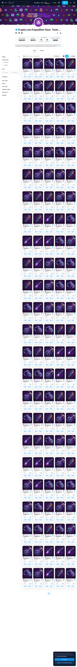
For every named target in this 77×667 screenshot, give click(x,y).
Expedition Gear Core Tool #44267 (37, 514)
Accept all (64, 659)
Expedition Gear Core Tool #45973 (26, 580)
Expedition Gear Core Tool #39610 (59, 314)
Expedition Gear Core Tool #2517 (59, 115)
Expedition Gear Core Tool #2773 (37, 137)
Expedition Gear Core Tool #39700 (26, 337)
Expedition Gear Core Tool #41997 (37, 425)
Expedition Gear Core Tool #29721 (48, 159)
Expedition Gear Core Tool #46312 (59, 580)
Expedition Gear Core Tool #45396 (48, 558)
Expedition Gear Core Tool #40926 (59, 359)
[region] (64, 659)
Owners (33, 38)
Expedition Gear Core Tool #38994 (59, 292)
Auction (41, 41)
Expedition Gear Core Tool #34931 (59, 204)
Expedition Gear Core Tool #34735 (37, 204)
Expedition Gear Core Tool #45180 (37, 536)
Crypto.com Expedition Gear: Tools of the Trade (27, 69)
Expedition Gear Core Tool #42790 (26, 470)
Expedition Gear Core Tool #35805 (37, 226)
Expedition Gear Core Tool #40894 (48, 359)
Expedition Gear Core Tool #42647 (59, 447)
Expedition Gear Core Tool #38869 (48, 292)
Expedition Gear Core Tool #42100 (59, 425)
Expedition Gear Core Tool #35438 (70, 204)
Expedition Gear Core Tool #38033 (59, 270)
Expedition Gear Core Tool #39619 (70, 314)
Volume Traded (55, 38)
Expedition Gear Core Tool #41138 (48, 381)
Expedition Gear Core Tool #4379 (59, 492)
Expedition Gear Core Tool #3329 (70, 181)
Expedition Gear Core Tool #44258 (26, 514)
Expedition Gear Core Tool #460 (48, 580)
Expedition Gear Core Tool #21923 (70, 93)
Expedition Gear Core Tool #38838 (37, 292)
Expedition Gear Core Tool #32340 (48, 181)
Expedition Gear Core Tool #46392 (70, 580)
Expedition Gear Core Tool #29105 (70, 137)
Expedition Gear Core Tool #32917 (59, 181)
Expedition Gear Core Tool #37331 (37, 270)
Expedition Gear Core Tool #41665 (37, 403)
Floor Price (44, 37)
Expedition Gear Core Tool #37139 (70, 248)
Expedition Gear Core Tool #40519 (37, 359)
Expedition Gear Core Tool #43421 (70, 470)
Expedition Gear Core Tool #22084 (26, 115)
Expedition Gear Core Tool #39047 (70, 292)
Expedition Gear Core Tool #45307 (26, 558)
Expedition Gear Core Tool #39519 (48, 314)
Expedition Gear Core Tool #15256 (48, 71)
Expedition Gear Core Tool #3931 (37, 314)
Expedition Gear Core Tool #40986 (37, 381)
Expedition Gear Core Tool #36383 (48, 248)
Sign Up (64, 3)
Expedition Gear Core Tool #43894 (70, 492)
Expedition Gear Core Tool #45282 (70, 536)
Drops (42, 2)
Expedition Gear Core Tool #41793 (59, 403)
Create (54, 2)
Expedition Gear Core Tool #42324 (26, 447)
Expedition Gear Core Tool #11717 (26, 71)
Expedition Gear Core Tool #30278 (70, 159)
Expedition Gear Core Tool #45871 (70, 558)
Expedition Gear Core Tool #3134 (26, 181)
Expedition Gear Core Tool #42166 (70, 425)
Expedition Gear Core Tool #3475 (48, 204)
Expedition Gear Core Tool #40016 (70, 337)
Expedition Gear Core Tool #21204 (59, 93)
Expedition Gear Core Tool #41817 (70, 403)
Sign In (59, 3)
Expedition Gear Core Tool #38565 (26, 292)
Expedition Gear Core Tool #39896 (37, 337)
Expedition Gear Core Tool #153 (59, 71)
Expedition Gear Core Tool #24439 (48, 115)
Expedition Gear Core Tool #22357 (37, 115)
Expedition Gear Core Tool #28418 (59, 137)
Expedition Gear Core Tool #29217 (37, 159)
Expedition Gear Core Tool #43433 (26, 492)
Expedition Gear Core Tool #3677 (59, 248)
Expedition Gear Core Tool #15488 (70, 71)
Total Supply (22, 38)
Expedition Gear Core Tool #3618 (26, 248)
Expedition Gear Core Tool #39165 (26, 314)
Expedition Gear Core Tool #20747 (48, 93)
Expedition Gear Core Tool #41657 (26, 403)
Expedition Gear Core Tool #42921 (37, 470)
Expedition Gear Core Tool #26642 (26, 137)
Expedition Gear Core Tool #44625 (59, 514)
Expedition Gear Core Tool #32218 (37, 181)
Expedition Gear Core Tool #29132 (26, 159)
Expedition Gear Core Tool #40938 (70, 359)
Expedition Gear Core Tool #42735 (70, 447)
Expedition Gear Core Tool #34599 (26, 204)
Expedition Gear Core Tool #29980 (59, 159)
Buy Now (47, 41)
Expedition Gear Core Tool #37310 (26, 270)
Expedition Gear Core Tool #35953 (70, 226)
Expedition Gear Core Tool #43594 (48, 492)
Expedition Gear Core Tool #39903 (48, 337)
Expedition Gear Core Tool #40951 (26, 381)
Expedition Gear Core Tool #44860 (70, 514)
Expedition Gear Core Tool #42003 (48, 425)
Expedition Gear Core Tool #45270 (59, 536)
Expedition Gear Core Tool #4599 (37, 580)
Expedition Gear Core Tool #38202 (70, 270)
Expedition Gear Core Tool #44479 (48, 514)
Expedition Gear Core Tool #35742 (26, 226)
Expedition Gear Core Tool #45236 (48, 536)
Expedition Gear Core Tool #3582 (48, 226)
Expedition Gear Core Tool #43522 (37, 492)
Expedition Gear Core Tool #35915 (59, 226)
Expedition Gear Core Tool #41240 (59, 381)
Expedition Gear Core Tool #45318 (37, 558)
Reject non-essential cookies (64, 662)
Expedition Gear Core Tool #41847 (26, 425)
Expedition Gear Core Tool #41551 (70, 381)
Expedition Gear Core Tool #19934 (37, 93)
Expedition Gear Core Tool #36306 (37, 248)
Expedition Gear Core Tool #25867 (70, 115)
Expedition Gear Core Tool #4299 (48, 470)
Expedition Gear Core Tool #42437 (37, 447)
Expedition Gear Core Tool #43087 (59, 470)
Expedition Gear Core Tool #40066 (26, 359)
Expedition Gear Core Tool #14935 (37, 71)
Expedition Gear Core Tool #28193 (48, 137)
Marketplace (37, 2)
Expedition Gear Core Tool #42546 (48, 447)
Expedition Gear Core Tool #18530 (26, 93)
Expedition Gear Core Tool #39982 (59, 337)
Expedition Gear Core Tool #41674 (48, 403)
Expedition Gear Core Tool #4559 (59, 558)
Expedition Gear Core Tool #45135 (26, 536)
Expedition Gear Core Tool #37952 (48, 270)
